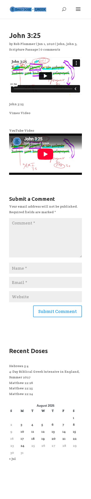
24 (22, 445)
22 (75, 438)
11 (32, 431)
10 (22, 431)
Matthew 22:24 (21, 394)
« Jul (12, 459)
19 (43, 438)
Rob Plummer (24, 44)
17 (22, 438)
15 (74, 431)
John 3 (71, 44)
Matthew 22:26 (21, 383)
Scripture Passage (23, 49)
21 (64, 438)
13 (53, 431)
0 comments (50, 49)
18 (33, 438)
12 (43, 431)
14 (64, 431)
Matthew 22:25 (21, 388)
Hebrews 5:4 (19, 366)
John (61, 44)
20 (54, 438)
